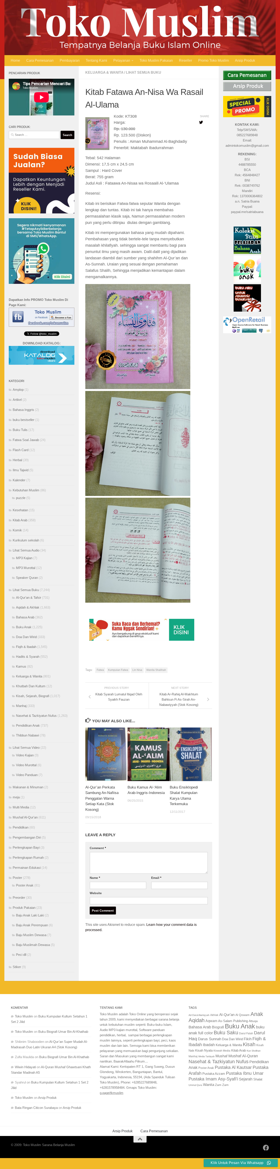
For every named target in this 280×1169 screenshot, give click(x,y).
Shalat (257, 1079)
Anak (256, 1014)
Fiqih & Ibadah (26, 647)
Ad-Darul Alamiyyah (199, 1015)
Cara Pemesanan (40, 60)
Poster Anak (24, 885)
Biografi (218, 1027)
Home (15, 60)
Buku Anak (24, 627)
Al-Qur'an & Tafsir (28, 597)
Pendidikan (20, 827)
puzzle (20, 498)
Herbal (17, 460)
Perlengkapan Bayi (26, 847)
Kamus (21, 666)
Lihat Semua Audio (26, 550)
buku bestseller (23, 420)
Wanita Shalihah (156, 670)
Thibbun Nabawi (27, 735)
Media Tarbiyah (206, 1056)
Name (95, 877)
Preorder (19, 897)
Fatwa (100, 670)
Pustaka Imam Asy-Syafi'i (213, 1079)
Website (96, 893)
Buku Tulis (20, 430)
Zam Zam (222, 1085)
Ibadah (209, 1045)
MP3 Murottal (25, 568)
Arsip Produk (245, 60)
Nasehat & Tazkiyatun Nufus (36, 715)
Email (156, 877)
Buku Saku (226, 1032)
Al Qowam (242, 1015)
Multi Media (21, 807)
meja (16, 797)
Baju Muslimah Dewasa (33, 945)
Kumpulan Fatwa (118, 670)
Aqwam (211, 1021)
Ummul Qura (195, 1085)
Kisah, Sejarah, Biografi (32, 696)
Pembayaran (70, 60)
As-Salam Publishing (233, 1021)
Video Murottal (26, 765)
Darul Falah (246, 1033)
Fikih (248, 1039)
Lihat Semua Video (26, 747)
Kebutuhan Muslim (26, 490)
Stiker (17, 967)
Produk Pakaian (24, 907)
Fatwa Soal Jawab (26, 440)
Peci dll (21, 954)
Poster (17, 877)
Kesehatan (20, 510)
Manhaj (21, 706)
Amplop (18, 389)
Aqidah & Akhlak (27, 607)
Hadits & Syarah (27, 656)
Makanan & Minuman (28, 787)
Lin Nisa (137, 670)
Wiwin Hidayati (25, 1067)
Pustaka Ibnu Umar (245, 1073)
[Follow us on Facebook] (266, 1148)
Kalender (19, 480)
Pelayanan (121, 60)
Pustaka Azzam (213, 1073)
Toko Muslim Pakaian (156, 60)
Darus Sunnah (209, 1039)
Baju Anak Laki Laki (30, 915)
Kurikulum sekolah (26, 540)
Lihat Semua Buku (143, 72)
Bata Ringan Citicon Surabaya (36, 1108)
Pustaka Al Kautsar (233, 1067)
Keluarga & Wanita (104, 72)
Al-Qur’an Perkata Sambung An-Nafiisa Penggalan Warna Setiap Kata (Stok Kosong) (102, 798)
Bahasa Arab (25, 617)
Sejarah (245, 1079)
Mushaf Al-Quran (243, 1056)
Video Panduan (27, 775)
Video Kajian (25, 755)
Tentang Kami (96, 60)
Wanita (208, 1084)
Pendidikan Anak (28, 725)
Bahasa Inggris (23, 410)
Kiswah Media (222, 1050)
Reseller (185, 60)
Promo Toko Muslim (213, 60)
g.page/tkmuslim (111, 1093)
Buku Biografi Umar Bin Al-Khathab (63, 1031)
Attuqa (253, 1021)
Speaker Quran (27, 577)
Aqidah (197, 1020)
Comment (98, 848)
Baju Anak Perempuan (32, 925)
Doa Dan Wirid (26, 637)
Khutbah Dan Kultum (31, 686)
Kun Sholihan (254, 1050)
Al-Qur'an (226, 1014)
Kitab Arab (20, 520)
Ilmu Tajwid (20, 470)
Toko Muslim (24, 1016)
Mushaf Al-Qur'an (25, 817)
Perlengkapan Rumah (28, 857)
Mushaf (221, 1056)
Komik (17, 530)
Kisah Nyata (204, 1050)
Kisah (249, 1044)
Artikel (17, 399)
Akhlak (214, 1015)
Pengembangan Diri (27, 837)
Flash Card (20, 450)
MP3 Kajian (24, 558)
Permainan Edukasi (27, 867)
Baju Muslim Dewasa (31, 935)
